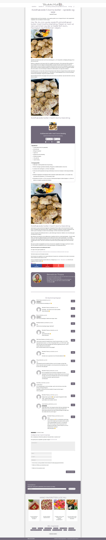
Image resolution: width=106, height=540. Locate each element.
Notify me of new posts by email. (38, 468)
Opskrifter (34, 6)
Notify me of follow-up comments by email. (40, 465)
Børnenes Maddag (63, 528)
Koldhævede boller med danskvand (49, 251)
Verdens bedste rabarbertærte (46, 517)
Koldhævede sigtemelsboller (36, 251)
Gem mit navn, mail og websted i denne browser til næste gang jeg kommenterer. (48, 462)
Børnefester (56, 528)
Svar (73, 301)
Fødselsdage (71, 528)
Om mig (70, 6)
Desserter (34, 528)
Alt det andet (40, 528)
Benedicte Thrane (45, 307)
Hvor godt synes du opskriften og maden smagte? (40, 439)
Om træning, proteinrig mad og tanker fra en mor (56, 6)
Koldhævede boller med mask (63, 251)
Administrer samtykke (53, 533)
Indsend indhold (70, 471)
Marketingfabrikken (62, 538)
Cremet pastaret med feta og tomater (34, 517)
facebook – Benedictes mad (61, 259)
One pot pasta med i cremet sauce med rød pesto (72, 517)
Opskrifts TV (41, 6)
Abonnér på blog (72, 488)
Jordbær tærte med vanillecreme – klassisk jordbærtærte (59, 518)
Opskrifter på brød (53, 14)
